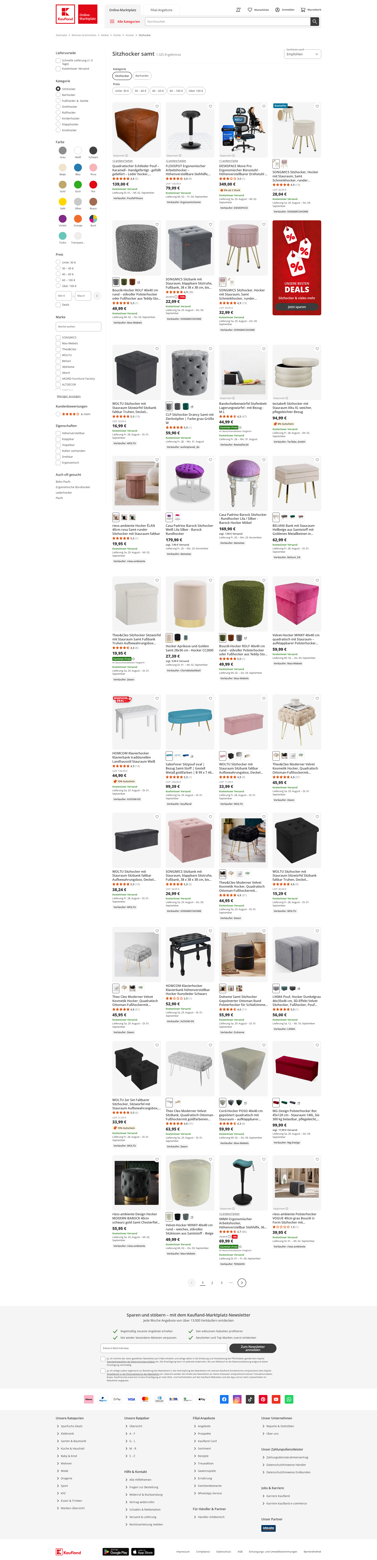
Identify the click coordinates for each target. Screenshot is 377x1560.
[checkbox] (77, 62)
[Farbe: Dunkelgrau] (177, 406)
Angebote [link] (204, 1426)
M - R (132, 1448)
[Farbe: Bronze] (132, 282)
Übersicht (135, 1426)
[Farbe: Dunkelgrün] (185, 406)
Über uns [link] (272, 1433)
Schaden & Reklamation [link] (145, 1509)
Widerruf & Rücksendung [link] (146, 1494)
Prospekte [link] (204, 1433)
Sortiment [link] (204, 1448)
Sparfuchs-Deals (71, 1426)
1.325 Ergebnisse (168, 54)
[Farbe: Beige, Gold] (276, 517)
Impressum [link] (183, 1551)
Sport (64, 1486)
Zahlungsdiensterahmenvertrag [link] (287, 1457)
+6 (298, 988)
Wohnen (66, 1463)
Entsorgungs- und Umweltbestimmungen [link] (273, 1551)
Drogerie (66, 1478)
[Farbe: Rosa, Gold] (300, 517)
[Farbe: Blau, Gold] (169, 756)
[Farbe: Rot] (276, 1102)
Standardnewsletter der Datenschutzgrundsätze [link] (131, 1361)
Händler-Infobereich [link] (211, 1517)
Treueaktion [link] (206, 1463)
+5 (245, 1102)
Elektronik (67, 1433)
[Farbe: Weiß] (276, 164)
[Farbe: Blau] (185, 638)
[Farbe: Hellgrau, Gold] (177, 756)
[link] (161, 9)
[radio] (77, 88)
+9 (298, 1102)
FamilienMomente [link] (210, 1486)
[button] (122, 76)
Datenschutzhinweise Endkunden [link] (288, 1472)
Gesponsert (119, 155)
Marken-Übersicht (73, 1508)
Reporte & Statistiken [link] (280, 1426)
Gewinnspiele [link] (207, 1471)
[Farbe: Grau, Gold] (284, 517)
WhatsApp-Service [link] (210, 1493)
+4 (191, 406)
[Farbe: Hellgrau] (239, 756)
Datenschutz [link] (223, 1551)
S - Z (132, 1456)
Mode (64, 1471)
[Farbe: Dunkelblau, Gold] (185, 756)
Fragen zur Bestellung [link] (143, 1487)
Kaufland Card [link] (207, 1441)
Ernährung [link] (205, 1478)
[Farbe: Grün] (124, 282)
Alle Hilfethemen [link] (140, 1480)
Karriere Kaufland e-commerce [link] (286, 1503)
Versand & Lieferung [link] (142, 1517)
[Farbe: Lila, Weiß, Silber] (169, 517)
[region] (81, 258)
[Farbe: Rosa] (284, 164)
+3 (138, 282)
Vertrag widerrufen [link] (142, 1502)
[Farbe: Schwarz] (124, 517)
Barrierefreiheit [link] (312, 1551)
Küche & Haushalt (72, 1448)
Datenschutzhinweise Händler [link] (286, 1465)
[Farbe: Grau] (115, 282)
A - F (132, 1433)
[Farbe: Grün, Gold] (292, 517)
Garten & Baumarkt (73, 1441)
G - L (132, 1441)
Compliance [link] (203, 1551)
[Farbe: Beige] (247, 756)
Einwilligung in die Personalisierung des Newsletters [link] (133, 1373)
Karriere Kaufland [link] (278, 1496)
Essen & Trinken (71, 1501)
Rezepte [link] (203, 1456)
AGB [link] (240, 1551)
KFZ (63, 1493)
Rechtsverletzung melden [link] (146, 1524)
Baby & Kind (69, 1456)
